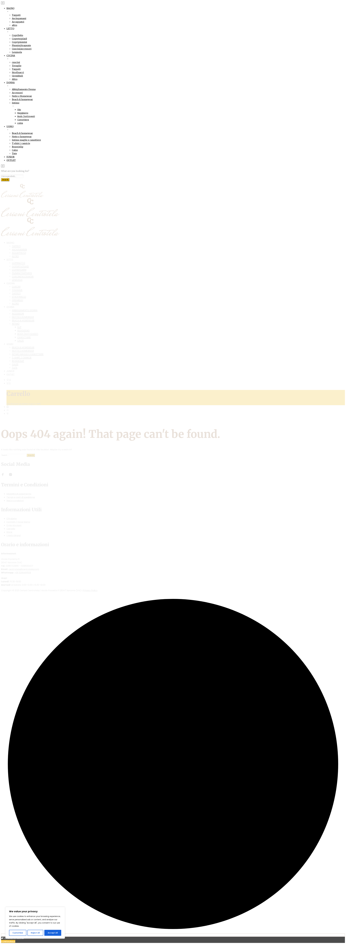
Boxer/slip (17, 146)
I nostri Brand (13, 535)
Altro (14, 79)
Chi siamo (11, 518)
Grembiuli (17, 75)
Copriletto (17, 35)
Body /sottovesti (26, 116)
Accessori (17, 92)
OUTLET (11, 160)
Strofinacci (18, 72)
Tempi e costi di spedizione (20, 497)
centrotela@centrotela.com (24, 569)
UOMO (10, 126)
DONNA (10, 82)
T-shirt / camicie (21, 143)
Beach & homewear (22, 99)
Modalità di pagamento (18, 493)
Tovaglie (16, 65)
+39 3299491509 (22, 572)
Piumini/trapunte (21, 45)
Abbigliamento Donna (24, 89)
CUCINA (10, 55)
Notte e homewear (22, 136)
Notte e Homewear (22, 96)
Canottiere (23, 119)
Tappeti (16, 15)
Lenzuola (17, 52)
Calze (15, 150)
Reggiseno (22, 113)
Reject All (35, 932)
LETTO (10, 28)
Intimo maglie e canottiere (26, 140)
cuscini (16, 62)
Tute (14, 153)
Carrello (10, 528)
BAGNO (10, 8)
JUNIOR (10, 156)
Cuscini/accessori (21, 48)
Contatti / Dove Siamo (18, 522)
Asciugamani (19, 18)
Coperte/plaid (19, 38)
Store (9, 532)
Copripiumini (19, 42)
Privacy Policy (90, 590)
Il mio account (13, 525)
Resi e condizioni (15, 500)
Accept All (53, 932)
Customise (17, 932)
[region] (35, 923)
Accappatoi (18, 21)
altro (14, 25)
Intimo (15, 102)
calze (20, 123)
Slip (19, 109)
